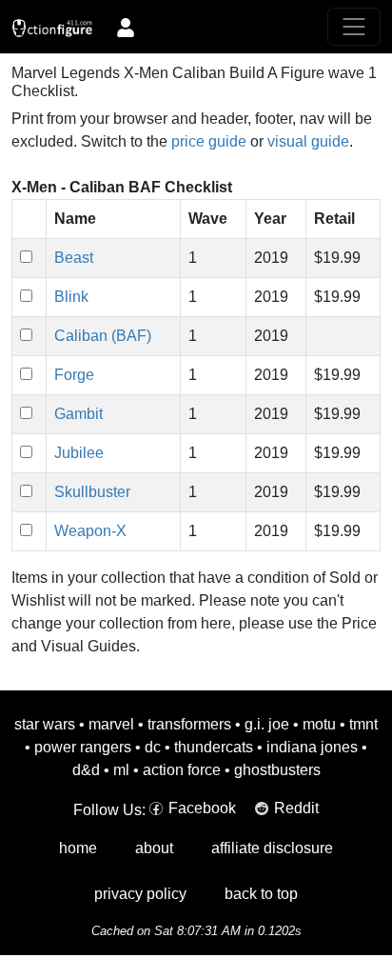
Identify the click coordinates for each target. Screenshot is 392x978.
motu (319, 724)
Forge (74, 375)
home (78, 848)
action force (182, 770)
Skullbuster (92, 492)
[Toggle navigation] (354, 27)
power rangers (82, 747)
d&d (86, 770)
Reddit (296, 808)
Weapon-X (90, 531)
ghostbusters (277, 770)
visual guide (308, 141)
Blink (71, 297)
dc (153, 747)
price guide (208, 141)
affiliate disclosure (272, 848)
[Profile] (125, 26)
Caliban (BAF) (102, 336)
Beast (73, 257)
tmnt (363, 724)
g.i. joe (267, 724)
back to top (261, 894)
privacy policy (140, 894)
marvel (111, 724)
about (154, 848)
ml (121, 770)
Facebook (202, 808)
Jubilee (79, 453)
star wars (44, 724)
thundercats (213, 747)
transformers (189, 724)
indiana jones (312, 747)
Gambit (78, 414)
